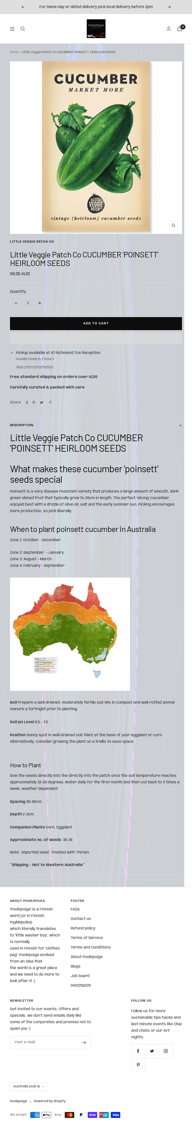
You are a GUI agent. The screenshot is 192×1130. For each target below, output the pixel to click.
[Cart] (179, 28)
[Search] (22, 29)
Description (22, 425)
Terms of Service (87, 938)
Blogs (75, 967)
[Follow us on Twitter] (152, 1051)
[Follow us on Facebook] (138, 1051)
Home (14, 52)
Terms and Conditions (91, 948)
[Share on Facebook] (27, 402)
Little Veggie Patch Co (32, 241)
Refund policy (83, 928)
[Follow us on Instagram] (165, 1051)
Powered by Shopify (50, 1101)
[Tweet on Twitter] (42, 402)
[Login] (168, 29)
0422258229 (81, 986)
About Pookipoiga (86, 957)
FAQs (75, 909)
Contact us (81, 919)
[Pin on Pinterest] (33, 402)
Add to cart (96, 323)
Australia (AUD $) (26, 1086)
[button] (96, 338)
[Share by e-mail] (50, 402)
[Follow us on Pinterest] (138, 1065)
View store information (34, 367)
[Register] (84, 1042)
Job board (80, 976)
